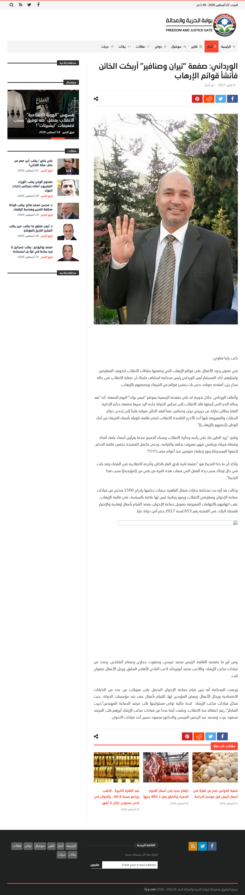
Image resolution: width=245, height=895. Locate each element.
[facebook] (232, 99)
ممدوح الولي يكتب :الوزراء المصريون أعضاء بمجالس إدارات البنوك (32, 186)
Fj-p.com (150, 889)
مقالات (16, 846)
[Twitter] (29, 4)
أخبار (207, 85)
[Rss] (20, 4)
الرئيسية (71, 846)
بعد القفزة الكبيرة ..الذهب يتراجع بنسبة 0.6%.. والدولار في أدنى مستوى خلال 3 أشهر (116, 796)
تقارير (51, 846)
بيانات (72, 854)
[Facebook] (38, 4)
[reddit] (209, 99)
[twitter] (220, 99)
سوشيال (40, 846)
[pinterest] (197, 99)
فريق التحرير (68, 132)
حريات (61, 854)
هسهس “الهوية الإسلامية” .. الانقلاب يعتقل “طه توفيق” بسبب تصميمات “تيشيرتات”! (44, 120)
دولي (28, 846)
